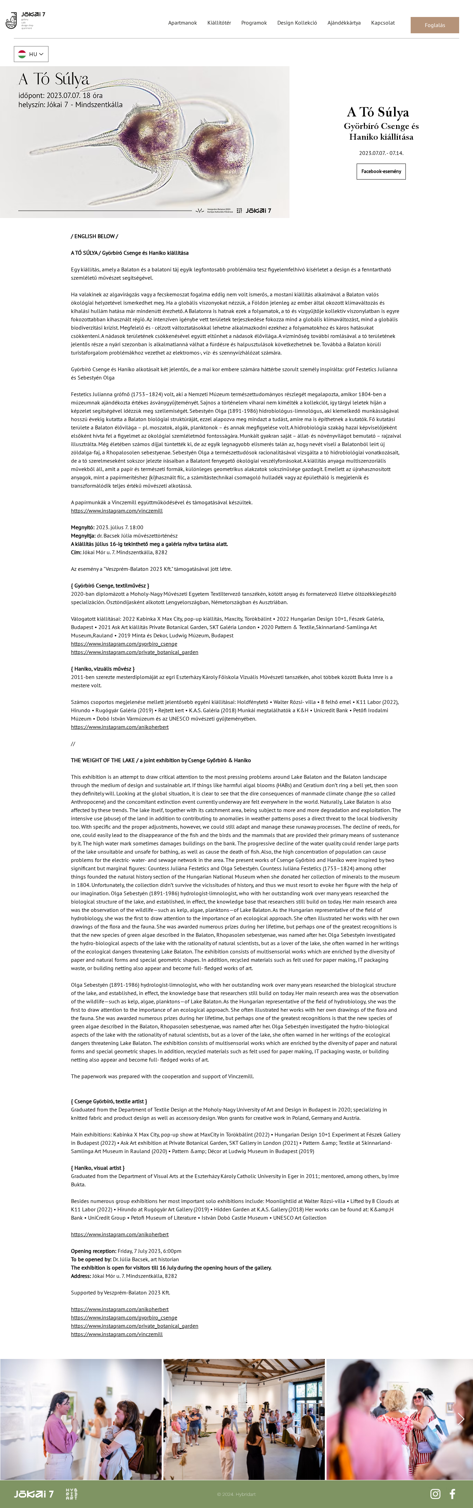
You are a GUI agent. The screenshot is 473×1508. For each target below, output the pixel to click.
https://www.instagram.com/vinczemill (117, 510)
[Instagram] (435, 1494)
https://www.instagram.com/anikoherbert (120, 726)
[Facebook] (452, 1494)
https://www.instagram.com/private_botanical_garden (134, 651)
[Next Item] (461, 1419)
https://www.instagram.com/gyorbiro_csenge (124, 643)
